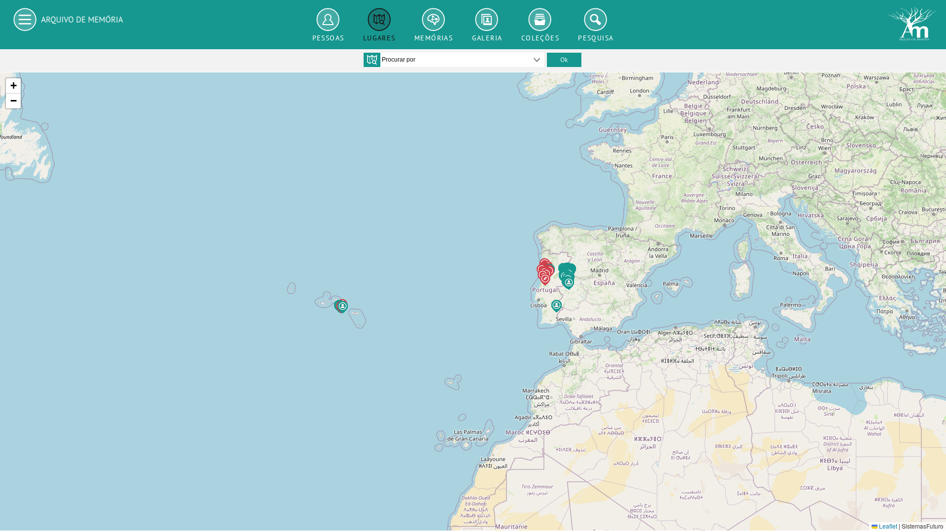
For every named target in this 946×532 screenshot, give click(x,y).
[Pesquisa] (595, 19)
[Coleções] (540, 19)
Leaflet (887, 526)
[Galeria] (487, 19)
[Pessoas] (328, 19)
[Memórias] (433, 19)
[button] (343, 307)
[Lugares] (379, 19)
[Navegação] (71, 19)
